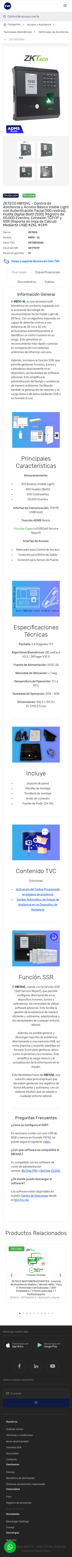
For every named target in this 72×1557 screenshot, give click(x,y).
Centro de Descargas (34, 1195)
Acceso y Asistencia (39, 24)
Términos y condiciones (19, 1435)
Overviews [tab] (19, 272)
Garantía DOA (13, 1447)
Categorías (14, 24)
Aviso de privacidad (17, 1441)
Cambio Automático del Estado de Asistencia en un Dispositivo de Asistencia (38, 904)
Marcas (10, 1472)
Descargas (12, 1532)
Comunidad (13, 1489)
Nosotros (11, 1421)
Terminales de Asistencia (53, 32)
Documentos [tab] (27, 282)
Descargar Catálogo (17, 1521)
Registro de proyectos (18, 1502)
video (46, 1142)
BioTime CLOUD (50, 1171)
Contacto (11, 1459)
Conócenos (12, 1464)
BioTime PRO (30, 1171)
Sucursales (12, 1453)
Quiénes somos (14, 1429)
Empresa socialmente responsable (25, 1484)
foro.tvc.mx (21, 1200)
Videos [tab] (49, 282)
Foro (8, 1496)
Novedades (13, 1514)
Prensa (10, 1527)
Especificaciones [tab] (47, 272)
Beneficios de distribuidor (20, 1478)
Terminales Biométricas (18, 32)
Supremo (11, 1540)
